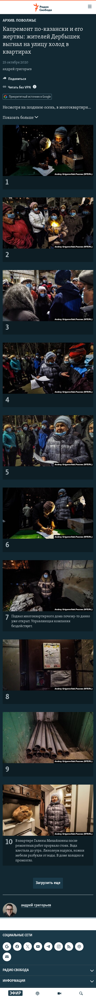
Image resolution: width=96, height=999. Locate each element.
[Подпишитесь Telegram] (48, 946)
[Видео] (59, 993)
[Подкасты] (79, 946)
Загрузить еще (48, 883)
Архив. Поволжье (19, 21)
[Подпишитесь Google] (7, 946)
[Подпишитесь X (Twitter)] (27, 946)
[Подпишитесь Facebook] (17, 946)
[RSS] (69, 946)
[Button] (14, 80)
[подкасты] (37, 993)
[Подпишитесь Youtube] (38, 946)
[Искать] (81, 993)
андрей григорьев (17, 69)
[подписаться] (7, 957)
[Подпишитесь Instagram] (58, 946)
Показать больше (19, 118)
